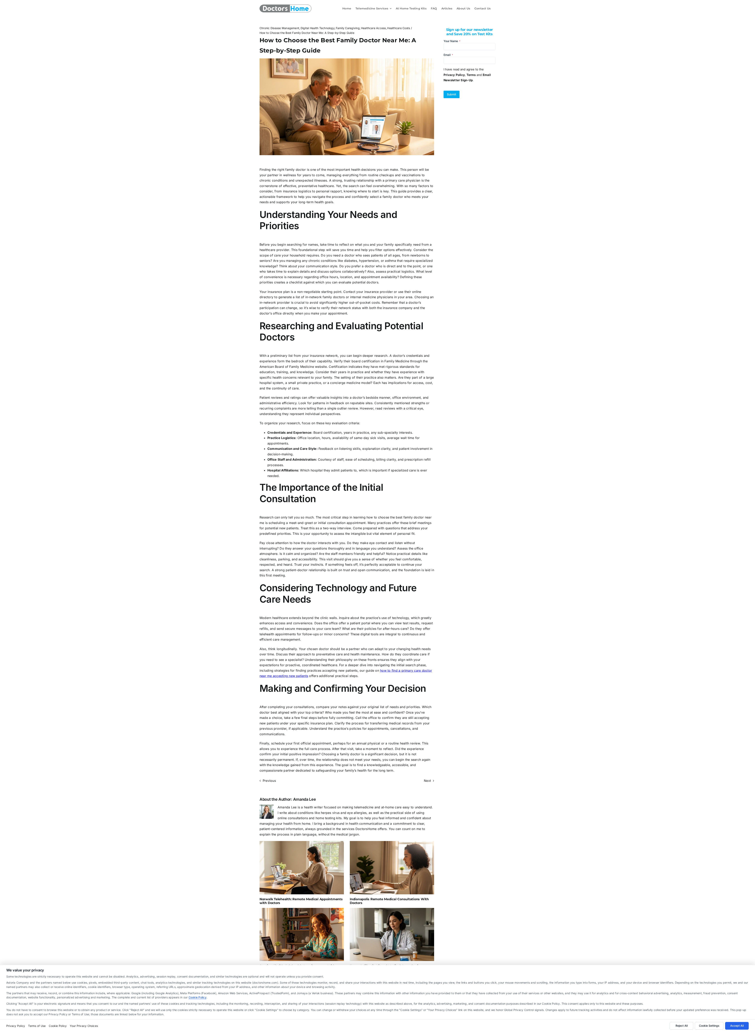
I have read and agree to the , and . (467, 74)
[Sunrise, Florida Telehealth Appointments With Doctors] (302, 934)
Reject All (682, 1025)
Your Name (452, 41)
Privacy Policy (15, 1025)
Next (427, 781)
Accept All (737, 1025)
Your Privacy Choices (84, 1025)
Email (448, 54)
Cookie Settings (709, 1025)
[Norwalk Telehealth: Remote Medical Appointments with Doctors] (302, 867)
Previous (269, 781)
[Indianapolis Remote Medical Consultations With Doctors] (392, 867)
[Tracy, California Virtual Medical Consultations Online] (392, 934)
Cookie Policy (197, 997)
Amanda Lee (304, 799)
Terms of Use (37, 1025)
